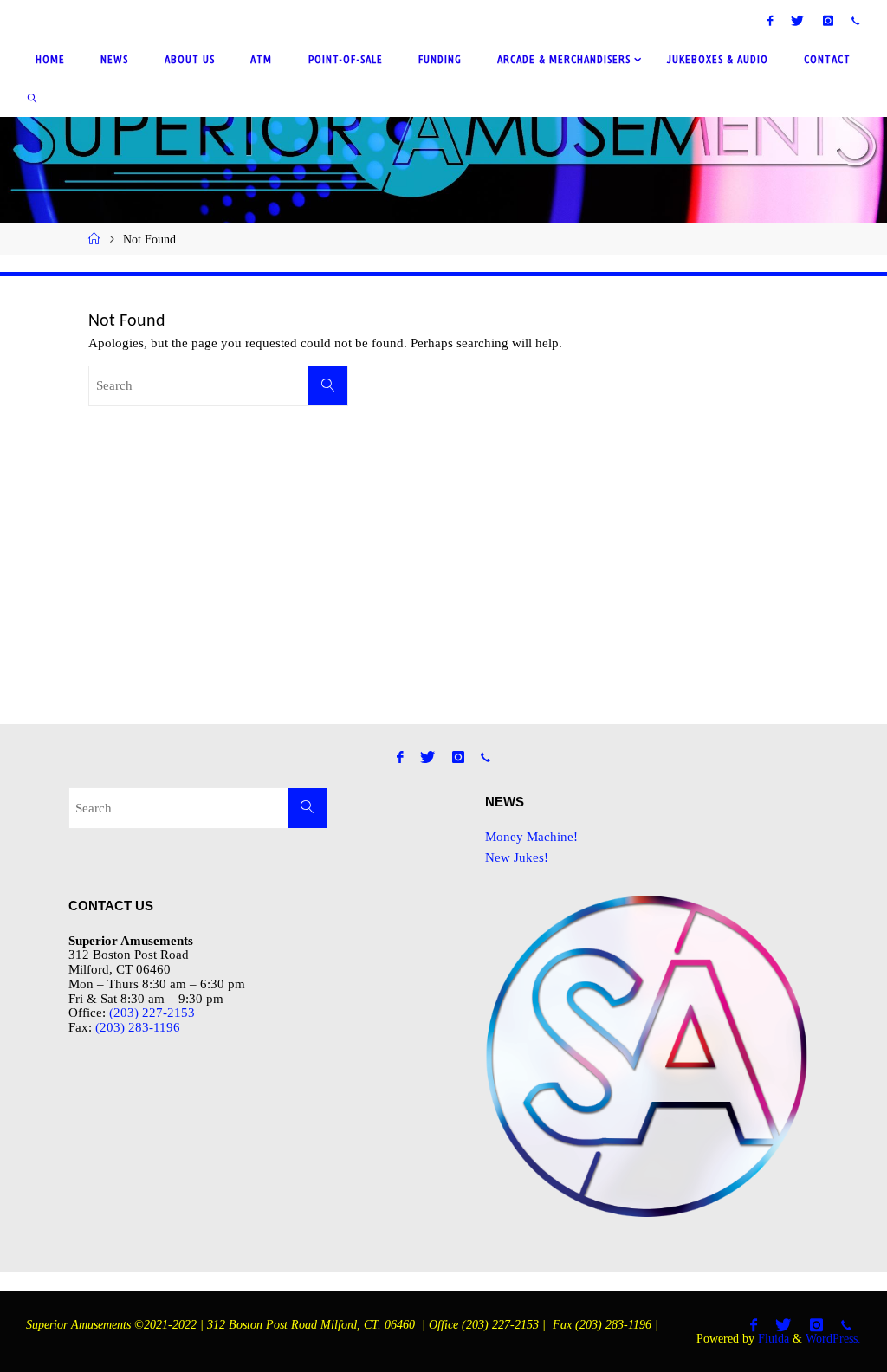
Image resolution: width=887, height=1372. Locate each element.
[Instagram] (827, 20)
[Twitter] (797, 20)
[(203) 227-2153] (855, 20)
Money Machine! (531, 836)
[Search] (328, 386)
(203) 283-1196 (137, 1026)
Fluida (771, 1338)
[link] (32, 97)
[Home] (94, 239)
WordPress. (833, 1338)
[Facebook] (770, 20)
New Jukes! (516, 857)
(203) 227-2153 (152, 1012)
